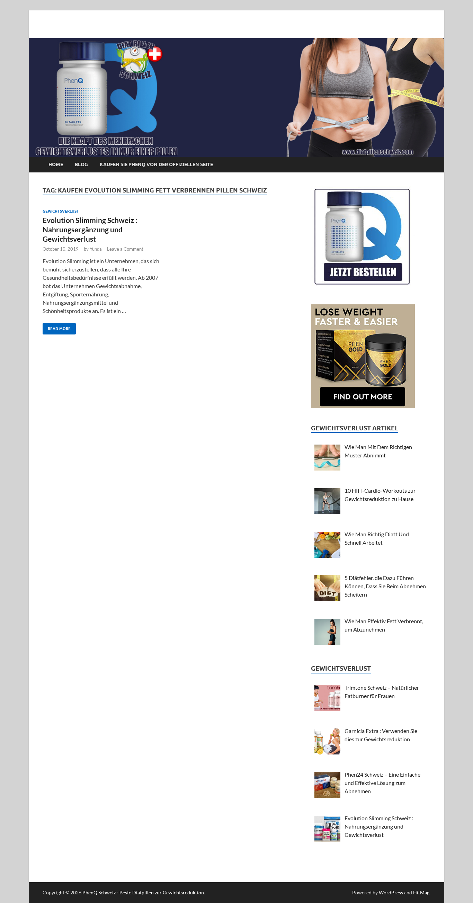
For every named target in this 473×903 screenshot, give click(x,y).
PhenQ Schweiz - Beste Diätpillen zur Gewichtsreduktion (143, 892)
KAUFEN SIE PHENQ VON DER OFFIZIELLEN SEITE (156, 164)
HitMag (421, 892)
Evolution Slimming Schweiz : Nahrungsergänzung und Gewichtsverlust (90, 229)
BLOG (81, 164)
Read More (57, 327)
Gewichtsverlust (61, 211)
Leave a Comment (125, 249)
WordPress (391, 892)
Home (55, 164)
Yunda (96, 249)
